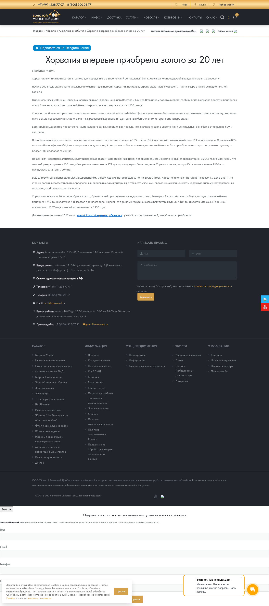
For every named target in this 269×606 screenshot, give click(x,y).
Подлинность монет (99, 365)
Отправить (146, 296)
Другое (39, 462)
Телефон (5, 563)
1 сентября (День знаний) (50, 398)
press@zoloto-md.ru (97, 324)
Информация (96, 346)
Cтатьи (180, 360)
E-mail (3, 546)
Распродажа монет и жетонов (147, 365)
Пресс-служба (219, 371)
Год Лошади (42, 404)
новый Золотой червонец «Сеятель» (99, 215)
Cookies (10, 598)
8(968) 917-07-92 (69, 324)
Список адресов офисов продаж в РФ (59, 278)
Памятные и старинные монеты (53, 365)
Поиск (184, 4)
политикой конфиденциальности (213, 286)
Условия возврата (98, 408)
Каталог (38, 346)
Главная (38, 30)
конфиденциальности (39, 598)
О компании (218, 346)
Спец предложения (141, 346)
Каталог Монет (44, 354)
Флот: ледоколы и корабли (51, 425)
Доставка (93, 354)
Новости (180, 346)
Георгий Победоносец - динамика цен (184, 370)
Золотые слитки (44, 387)
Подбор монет (138, 354)
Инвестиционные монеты (50, 360)
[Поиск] (222, 17)
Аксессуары (42, 393)
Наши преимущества (223, 360)
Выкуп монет (95, 382)
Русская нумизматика (48, 409)
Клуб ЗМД (94, 371)
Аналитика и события (188, 354)
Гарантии (93, 376)
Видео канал (226, 30)
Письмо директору (222, 365)
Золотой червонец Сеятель (51, 382)
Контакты (216, 354)
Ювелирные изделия (47, 431)
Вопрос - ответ (96, 387)
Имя (2, 529)
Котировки (182, 380)
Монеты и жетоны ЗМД (49, 371)
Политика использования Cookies (97, 434)
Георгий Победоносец (48, 376)
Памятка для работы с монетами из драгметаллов (100, 397)
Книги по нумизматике (48, 457)
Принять (121, 591)
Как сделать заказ (99, 360)
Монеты (93, 413)
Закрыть (6, 509)
